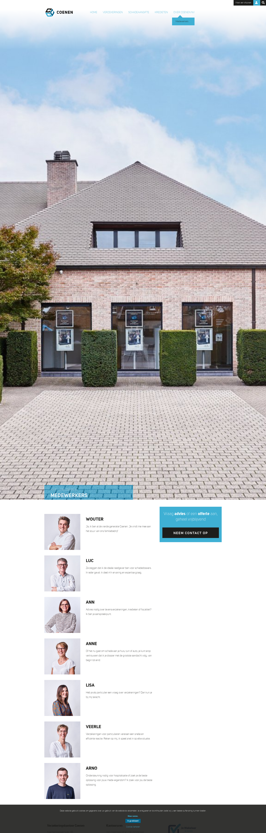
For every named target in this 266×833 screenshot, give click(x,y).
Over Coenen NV (184, 12)
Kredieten (161, 12)
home (93, 12)
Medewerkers (182, 21)
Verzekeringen (113, 12)
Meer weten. (133, 816)
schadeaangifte (138, 12)
